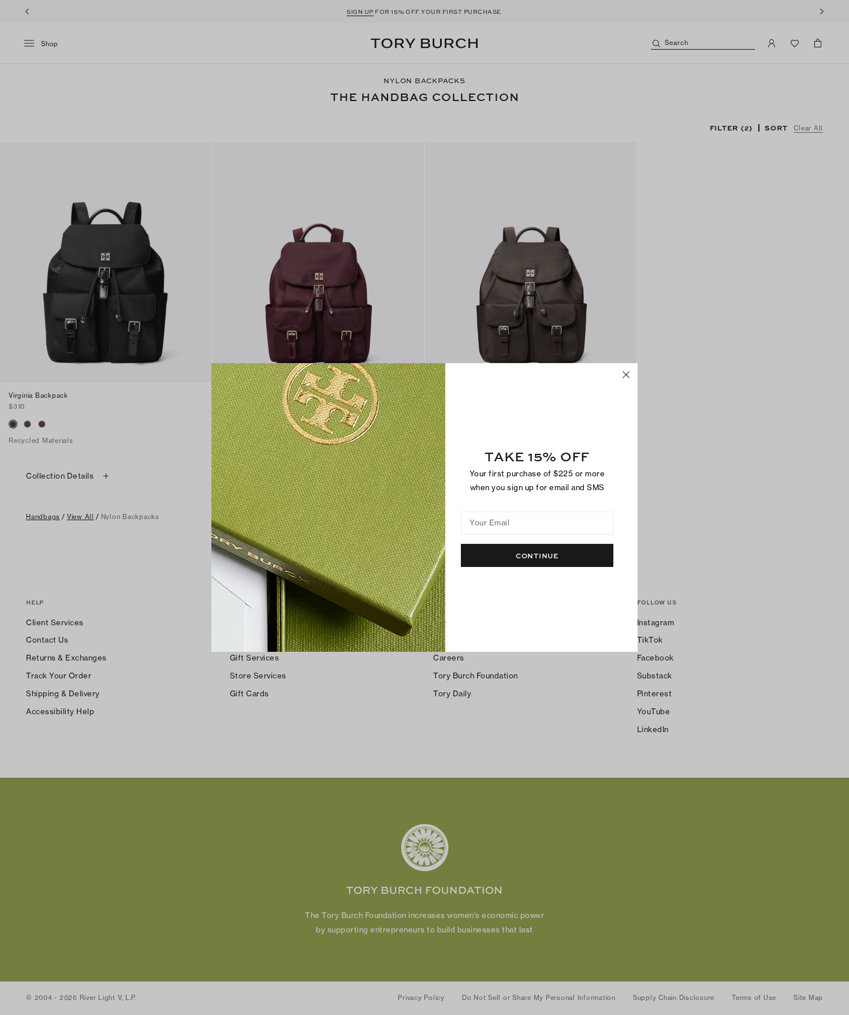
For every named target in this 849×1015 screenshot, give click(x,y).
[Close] (626, 374)
